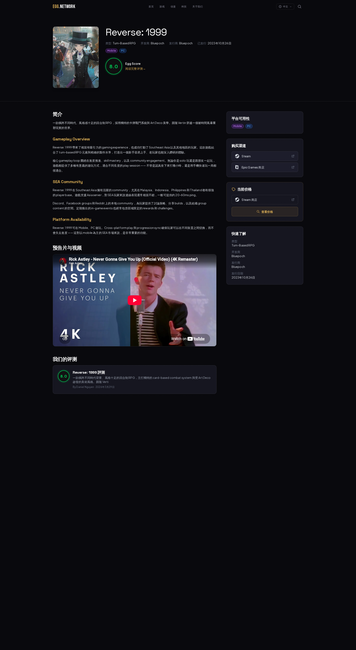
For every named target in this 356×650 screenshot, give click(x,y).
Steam (246, 156)
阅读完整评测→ (135, 68)
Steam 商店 (249, 199)
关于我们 (197, 6)
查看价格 (267, 211)
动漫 (173, 6)
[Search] (299, 6)
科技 (184, 6)
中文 (285, 6)
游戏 (162, 6)
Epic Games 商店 (253, 167)
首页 (151, 6)
